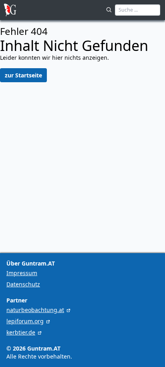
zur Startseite (23, 75)
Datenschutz (23, 284)
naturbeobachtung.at (35, 310)
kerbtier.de (20, 332)
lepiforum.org (25, 321)
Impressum (21, 273)
